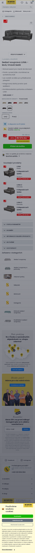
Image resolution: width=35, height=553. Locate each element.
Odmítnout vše (17, 520)
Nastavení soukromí (17, 525)
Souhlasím (17, 516)
